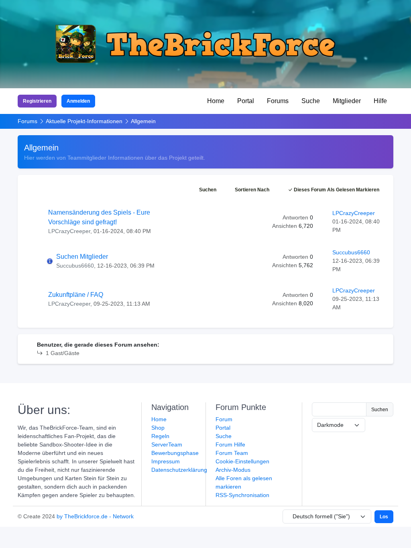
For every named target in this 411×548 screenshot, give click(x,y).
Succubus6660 (75, 265)
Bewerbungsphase (175, 453)
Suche (310, 100)
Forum (224, 419)
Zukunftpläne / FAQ (75, 294)
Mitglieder (347, 100)
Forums (278, 100)
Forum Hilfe (230, 444)
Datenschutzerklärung (179, 470)
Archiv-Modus (233, 470)
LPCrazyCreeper (69, 231)
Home (215, 100)
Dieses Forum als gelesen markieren (336, 190)
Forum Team (232, 453)
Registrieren (37, 101)
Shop (158, 427)
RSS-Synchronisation (242, 495)
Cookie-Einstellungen (242, 461)
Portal (245, 100)
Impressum (165, 461)
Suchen (207, 190)
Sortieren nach (252, 190)
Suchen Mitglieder (82, 256)
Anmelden (78, 101)
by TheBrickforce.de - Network (95, 516)
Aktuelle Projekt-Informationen (84, 121)
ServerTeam (166, 444)
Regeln (160, 436)
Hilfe (380, 100)
